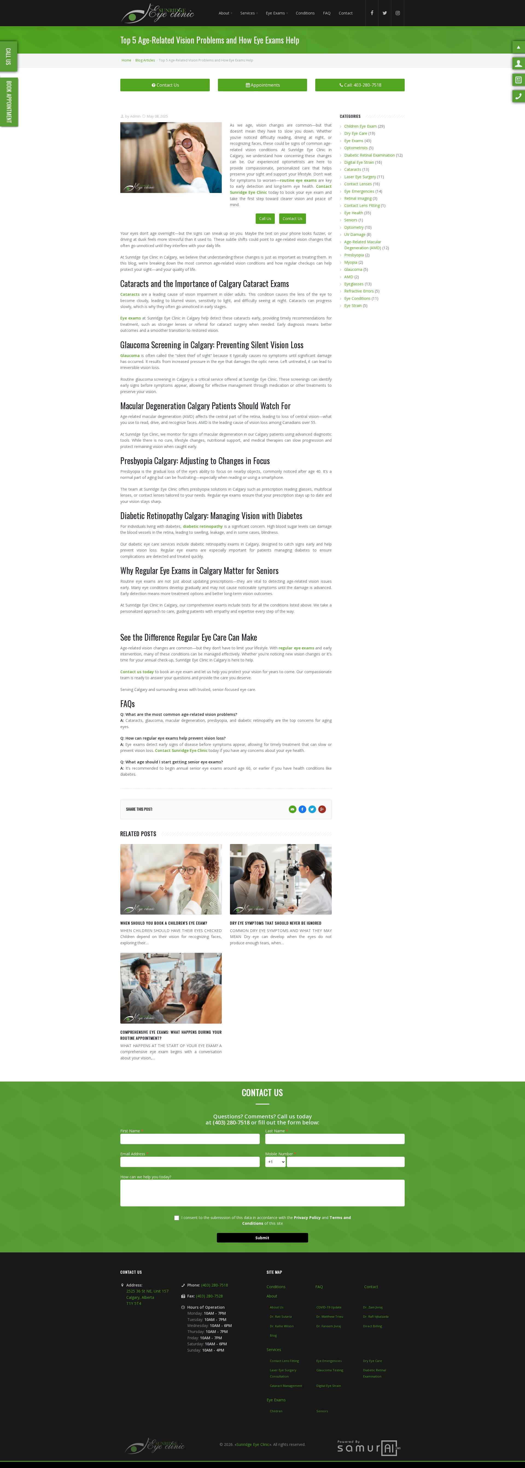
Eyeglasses (354, 283)
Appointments (265, 85)
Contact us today (137, 671)
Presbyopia (354, 254)
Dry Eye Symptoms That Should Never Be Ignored (276, 923)
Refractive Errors (359, 291)
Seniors (350, 219)
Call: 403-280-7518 (362, 85)
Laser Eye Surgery (360, 176)
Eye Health (353, 212)
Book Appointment (9, 102)
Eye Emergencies (359, 191)
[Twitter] (384, 13)
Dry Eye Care (355, 133)
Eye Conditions (357, 298)
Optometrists (356, 147)
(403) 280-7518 (231, 1122)
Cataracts (130, 294)
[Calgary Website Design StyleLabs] (369, 1448)
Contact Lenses (358, 183)
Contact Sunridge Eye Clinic (181, 750)
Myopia (350, 262)
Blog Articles (145, 60)
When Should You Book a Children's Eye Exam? (163, 923)
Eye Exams (353, 140)
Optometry (354, 227)
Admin (135, 116)
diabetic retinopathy (203, 526)
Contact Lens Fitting (362, 205)
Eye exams (130, 318)
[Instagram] (397, 13)
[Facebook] (372, 13)
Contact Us (168, 85)
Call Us (265, 218)
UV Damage (355, 234)
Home (126, 60)
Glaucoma (130, 355)
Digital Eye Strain (359, 162)
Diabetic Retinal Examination (369, 155)
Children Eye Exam (360, 126)
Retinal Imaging (358, 198)
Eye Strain (353, 305)
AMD (348, 276)
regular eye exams (296, 648)
